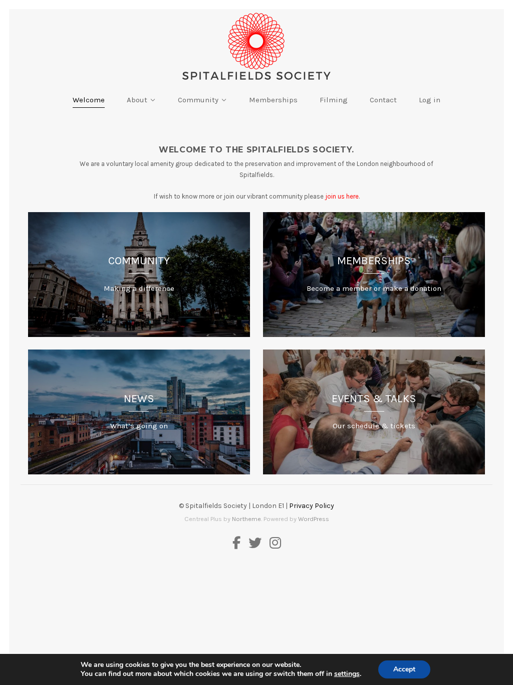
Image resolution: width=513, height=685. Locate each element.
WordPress (313, 519)
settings (347, 673)
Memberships (273, 99)
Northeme (246, 519)
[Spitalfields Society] (256, 46)
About (137, 99)
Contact (383, 99)
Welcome (89, 99)
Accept (404, 669)
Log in (429, 99)
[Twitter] (255, 544)
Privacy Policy (311, 505)
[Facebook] (238, 544)
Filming (334, 99)
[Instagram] (273, 544)
